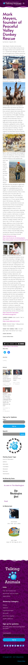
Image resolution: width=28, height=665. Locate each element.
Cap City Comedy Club (9, 591)
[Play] (5, 344)
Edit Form (5, 631)
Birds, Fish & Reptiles (8, 616)
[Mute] (19, 344)
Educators (5, 469)
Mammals (5, 613)
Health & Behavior (8, 619)
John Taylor (14, 540)
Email (4, 419)
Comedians (5, 466)
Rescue (5, 605)
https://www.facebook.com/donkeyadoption (14, 238)
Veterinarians (6, 473)
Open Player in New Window (11, 346)
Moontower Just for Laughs (10, 593)
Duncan (6, 42)
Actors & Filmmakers (8, 459)
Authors (5, 461)
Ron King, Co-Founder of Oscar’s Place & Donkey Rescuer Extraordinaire (7, 378)
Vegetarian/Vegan (8, 610)
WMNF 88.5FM (6, 596)
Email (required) (7, 633)
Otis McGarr (14, 521)
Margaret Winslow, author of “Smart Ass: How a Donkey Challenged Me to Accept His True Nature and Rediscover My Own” (7, 399)
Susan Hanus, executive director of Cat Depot (17, 378)
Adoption (5, 608)
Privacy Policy (21, 661)
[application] (14, 343)
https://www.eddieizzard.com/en (11, 321)
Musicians (5, 471)
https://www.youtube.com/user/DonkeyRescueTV (15, 240)
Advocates (5, 464)
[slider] (22, 343)
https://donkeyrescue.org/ (9, 236)
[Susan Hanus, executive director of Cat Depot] (17, 372)
